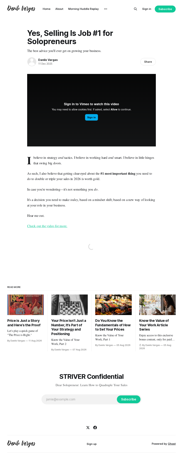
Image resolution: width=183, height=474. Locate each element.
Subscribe (165, 9)
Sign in (146, 9)
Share (148, 61)
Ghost (172, 443)
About (59, 9)
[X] (88, 427)
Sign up (92, 444)
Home (46, 9)
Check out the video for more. (47, 226)
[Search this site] (135, 9)
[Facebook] (95, 427)
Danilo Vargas (48, 60)
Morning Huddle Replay (83, 9)
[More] (105, 9)
